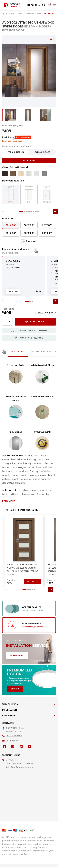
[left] (2, 211)
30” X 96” (29, 225)
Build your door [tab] (42, 152)
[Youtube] (30, 747)
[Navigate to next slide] (52, 71)
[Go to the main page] (12, 4)
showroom (37, 337)
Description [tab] (17, 351)
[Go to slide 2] (28, 115)
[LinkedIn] (21, 747)
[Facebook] (4, 747)
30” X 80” (11, 225)
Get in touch (12, 740)
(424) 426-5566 (33, 5)
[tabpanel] (29, 433)
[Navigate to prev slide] (6, 71)
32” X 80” (47, 225)
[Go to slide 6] (33, 211)
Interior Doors (15, 13)
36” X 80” (29, 233)
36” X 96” (47, 233)
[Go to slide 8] (38, 211)
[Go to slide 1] (10, 115)
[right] (55, 211)
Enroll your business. (12, 141)
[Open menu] (54, 5)
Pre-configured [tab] (16, 152)
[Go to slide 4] (29, 211)
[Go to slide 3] (45, 115)
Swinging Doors (33, 13)
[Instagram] (13, 747)
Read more (8, 501)
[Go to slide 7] (36, 211)
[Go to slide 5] (31, 211)
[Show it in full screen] (29, 71)
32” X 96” (11, 233)
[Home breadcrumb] (4, 14)
